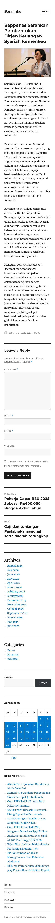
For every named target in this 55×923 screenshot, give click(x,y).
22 (40, 738)
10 (7, 731)
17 (7, 738)
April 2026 (13, 582)
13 (27, 731)
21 (34, 738)
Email (8, 431)
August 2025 (15, 617)
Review (8, 907)
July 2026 (13, 570)
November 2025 (17, 604)
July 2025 (13, 621)
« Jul (13, 757)
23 (47, 738)
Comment (11, 369)
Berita (37, 333)
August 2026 (15, 565)
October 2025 (15, 608)
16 (47, 731)
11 (14, 731)
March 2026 (14, 587)
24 (7, 744)
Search (8, 676)
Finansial (12, 654)
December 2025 (16, 600)
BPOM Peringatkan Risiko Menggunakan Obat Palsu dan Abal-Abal (25, 857)
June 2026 (13, 574)
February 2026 (16, 591)
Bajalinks (12, 11)
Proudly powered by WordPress (31, 917)
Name (8, 415)
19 (21, 738)
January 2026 (15, 595)
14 (34, 731)
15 (40, 731)
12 (21, 731)
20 (27, 738)
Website (9, 446)
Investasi (12, 658)
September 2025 (17, 613)
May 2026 (13, 578)
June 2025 (13, 625)
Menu (45, 11)
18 (14, 738)
